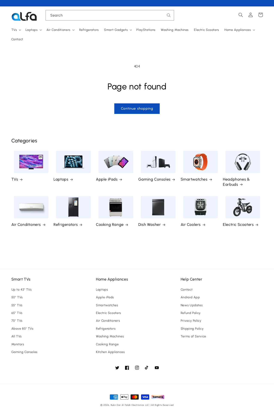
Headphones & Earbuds (236, 182)
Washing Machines (110, 336)
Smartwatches (194, 179)
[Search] (169, 15)
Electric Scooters (238, 224)
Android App (190, 297)
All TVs (16, 336)
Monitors (17, 344)
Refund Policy (191, 313)
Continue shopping (137, 108)
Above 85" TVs (22, 328)
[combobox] (110, 15)
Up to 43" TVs (21, 289)
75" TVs (16, 321)
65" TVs (16, 313)
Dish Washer (149, 224)
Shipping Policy (192, 328)
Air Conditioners (26, 224)
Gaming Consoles (154, 179)
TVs (14, 179)
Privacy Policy (191, 321)
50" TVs (17, 297)
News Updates (192, 305)
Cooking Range (110, 224)
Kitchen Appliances (110, 352)
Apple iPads (107, 179)
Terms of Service (193, 336)
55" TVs (16, 305)
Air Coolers (191, 224)
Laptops (61, 179)
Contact (186, 289)
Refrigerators (66, 224)
